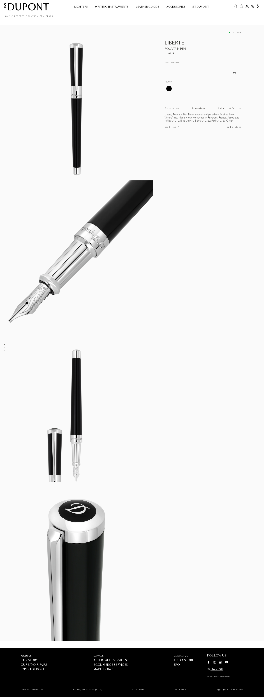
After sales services (110, 660)
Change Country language (219, 676)
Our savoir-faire (34, 665)
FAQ (177, 665)
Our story (29, 660)
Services (98, 656)
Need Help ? (172, 127)
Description (172, 108)
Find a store (233, 127)
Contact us (181, 656)
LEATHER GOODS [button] (147, 7)
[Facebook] (208, 662)
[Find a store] (258, 6)
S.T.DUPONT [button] (200, 7)
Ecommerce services (111, 665)
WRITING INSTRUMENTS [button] (112, 7)
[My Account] (247, 6)
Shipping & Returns (229, 108)
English (216, 669)
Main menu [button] (180, 690)
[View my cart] (241, 6)
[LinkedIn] (220, 662)
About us (26, 656)
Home (7, 16)
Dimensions (198, 108)
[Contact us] (252, 6)
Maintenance (104, 669)
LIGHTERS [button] (81, 7)
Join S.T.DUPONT (33, 669)
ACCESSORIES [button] (175, 7)
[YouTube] (226, 662)
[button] (235, 6)
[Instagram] (214, 662)
